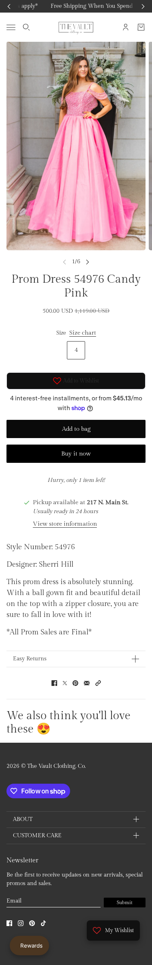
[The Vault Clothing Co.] (76, 27)
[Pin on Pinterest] (75, 683)
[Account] (125, 27)
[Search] (26, 27)
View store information (65, 524)
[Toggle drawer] (10, 27)
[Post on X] (65, 683)
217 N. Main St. (107, 502)
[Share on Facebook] (54, 683)
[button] (98, 683)
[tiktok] (43, 923)
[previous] (9, 6)
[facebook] (9, 923)
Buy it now (76, 453)
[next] (143, 6)
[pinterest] (32, 923)
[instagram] (20, 923)
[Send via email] (86, 683)
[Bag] (141, 27)
